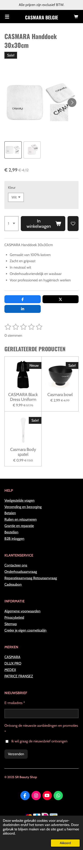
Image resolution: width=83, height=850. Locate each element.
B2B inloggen (14, 538)
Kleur (11, 187)
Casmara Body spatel (23, 452)
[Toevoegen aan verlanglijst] (73, 223)
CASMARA (12, 657)
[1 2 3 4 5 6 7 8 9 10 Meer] (11, 223)
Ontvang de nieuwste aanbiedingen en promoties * (41, 728)
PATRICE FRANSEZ (18, 676)
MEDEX (10, 670)
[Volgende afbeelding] (72, 102)
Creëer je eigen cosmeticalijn (25, 630)
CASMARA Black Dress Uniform (23, 397)
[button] (13, 150)
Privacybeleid (14, 617)
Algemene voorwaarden (22, 611)
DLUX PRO (12, 663)
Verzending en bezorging (23, 507)
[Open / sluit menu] (7, 16)
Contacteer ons (15, 565)
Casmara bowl (60, 394)
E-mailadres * (14, 703)
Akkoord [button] (65, 843)
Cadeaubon (13, 584)
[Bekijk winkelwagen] (76, 16)
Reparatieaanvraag (18, 578)
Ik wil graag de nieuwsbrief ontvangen (39, 741)
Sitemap (10, 624)
